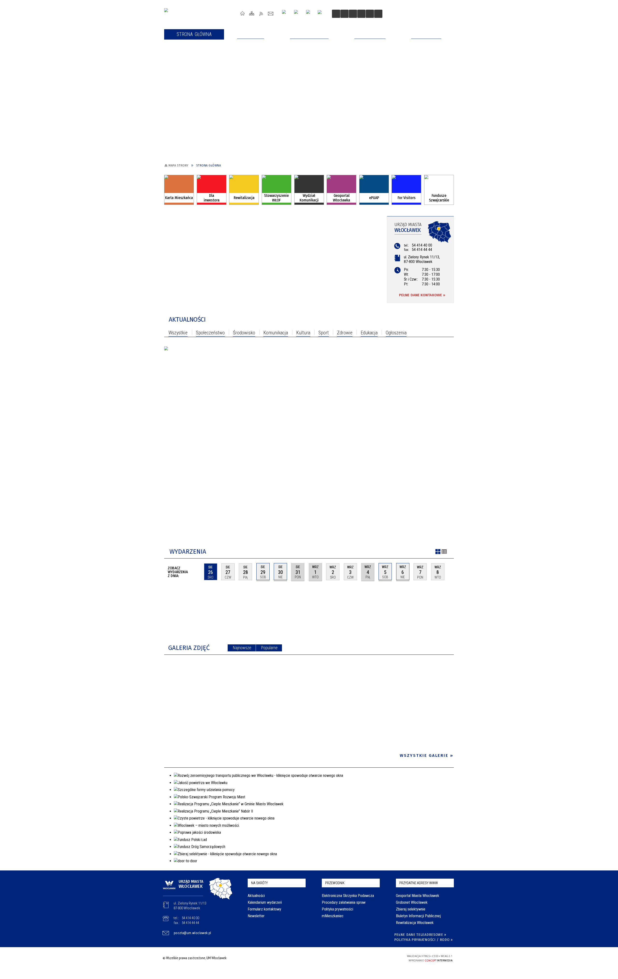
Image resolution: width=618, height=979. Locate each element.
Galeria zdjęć (189, 648)
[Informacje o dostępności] (344, 14)
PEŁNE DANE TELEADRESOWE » (420, 935)
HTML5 (361, 958)
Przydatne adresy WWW (418, 883)
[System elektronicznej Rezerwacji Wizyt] (309, 189)
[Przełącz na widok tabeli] (444, 552)
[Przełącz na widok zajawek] (437, 552)
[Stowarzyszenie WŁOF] (276, 189)
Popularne (269, 647)
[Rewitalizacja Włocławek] (244, 189)
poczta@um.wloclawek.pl (192, 933)
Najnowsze (242, 647)
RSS (261, 13)
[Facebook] (310, 14)
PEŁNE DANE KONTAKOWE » (422, 295)
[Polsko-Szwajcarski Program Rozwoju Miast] (439, 187)
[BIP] (321, 14)
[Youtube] (298, 13)
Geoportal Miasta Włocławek (417, 895)
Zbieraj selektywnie (410, 909)
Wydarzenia (187, 551)
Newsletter (256, 916)
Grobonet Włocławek (412, 902)
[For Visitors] (406, 189)
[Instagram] (285, 13)
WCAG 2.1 (384, 957)
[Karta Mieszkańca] (179, 189)
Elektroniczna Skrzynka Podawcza (348, 895)
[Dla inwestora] (211, 189)
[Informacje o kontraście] (370, 14)
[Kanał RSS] (453, 320)
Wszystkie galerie (424, 755)
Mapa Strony (252, 13)
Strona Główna (242, 13)
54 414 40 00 (422, 245)
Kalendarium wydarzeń (265, 902)
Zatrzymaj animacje (336, 14)
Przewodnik (334, 883)
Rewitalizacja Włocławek (415, 922)
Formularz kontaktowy (264, 909)
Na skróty (259, 883)
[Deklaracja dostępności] (353, 14)
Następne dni (451, 571)
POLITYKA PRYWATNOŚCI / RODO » (423, 940)
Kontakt (271, 13)
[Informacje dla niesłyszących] (361, 14)
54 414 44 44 (422, 250)
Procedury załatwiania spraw (343, 902)
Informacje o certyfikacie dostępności (307, 958)
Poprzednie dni (198, 571)
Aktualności (187, 319)
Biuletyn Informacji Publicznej (418, 916)
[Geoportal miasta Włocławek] (341, 189)
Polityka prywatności (337, 909)
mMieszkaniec (333, 916)
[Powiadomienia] (378, 14)
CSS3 (369, 958)
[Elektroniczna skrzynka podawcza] (374, 189)
